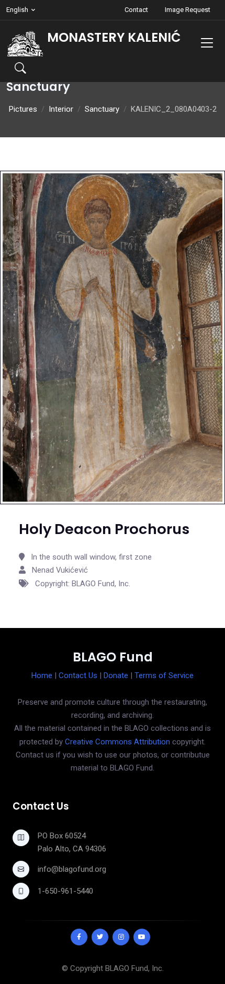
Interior (61, 109)
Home (41, 675)
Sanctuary (102, 109)
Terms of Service (164, 675)
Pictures (23, 109)
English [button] (17, 10)
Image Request (187, 10)
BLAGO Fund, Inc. (134, 968)
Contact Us (78, 675)
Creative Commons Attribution (117, 741)
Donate (116, 675)
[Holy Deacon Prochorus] (112, 336)
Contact (136, 10)
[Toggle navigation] (207, 42)
